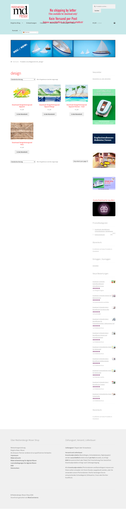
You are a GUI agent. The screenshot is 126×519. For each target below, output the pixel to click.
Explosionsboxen (100, 235)
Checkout (43, 23)
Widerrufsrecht (16, 458)
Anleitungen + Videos (68, 23)
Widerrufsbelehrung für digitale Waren (24, 460)
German (27, 32)
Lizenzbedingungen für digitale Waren (23, 463)
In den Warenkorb (22, 114)
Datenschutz (15, 468)
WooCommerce (33, 497)
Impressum (14, 455)
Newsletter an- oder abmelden (102, 79)
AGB (12, 466)
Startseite (16, 62)
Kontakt (15, 30)
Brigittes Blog (15, 23)
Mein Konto (54, 23)
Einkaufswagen (31, 23)
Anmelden (96, 266)
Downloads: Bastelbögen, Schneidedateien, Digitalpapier (104, 230)
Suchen (97, 10)
